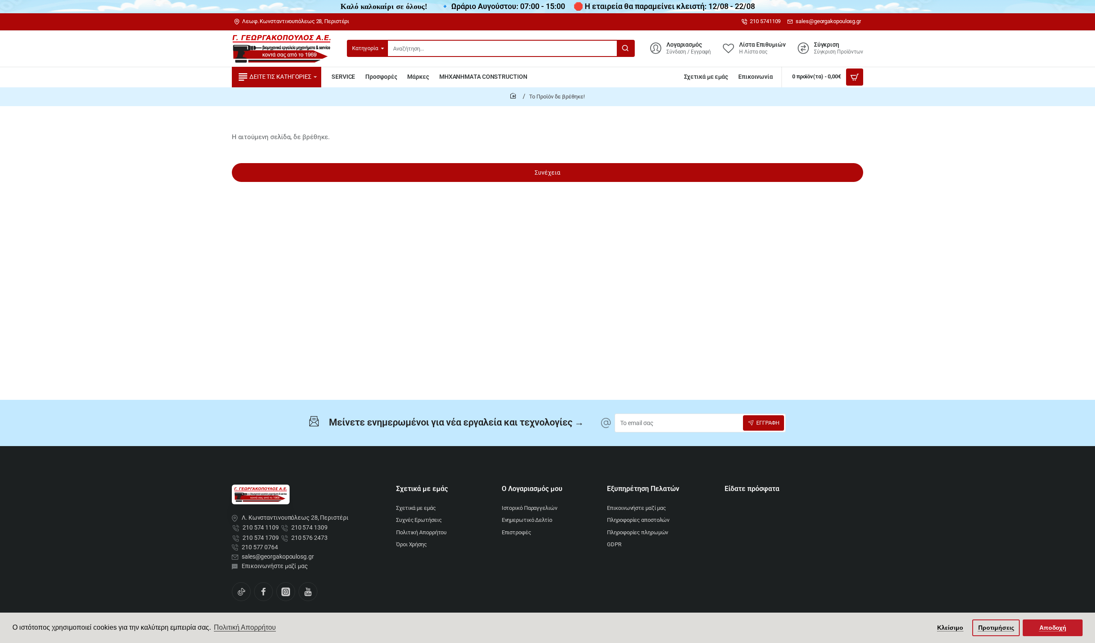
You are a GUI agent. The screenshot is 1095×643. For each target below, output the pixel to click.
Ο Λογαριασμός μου (532, 489)
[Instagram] (285, 591)
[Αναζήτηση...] (625, 48)
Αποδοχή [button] (1052, 627)
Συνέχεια (547, 172)
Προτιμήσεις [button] (996, 627)
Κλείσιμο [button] (950, 627)
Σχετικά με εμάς (422, 489)
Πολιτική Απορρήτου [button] (245, 627)
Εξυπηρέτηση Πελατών (643, 489)
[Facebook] (263, 591)
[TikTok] (241, 591)
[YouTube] (308, 591)
